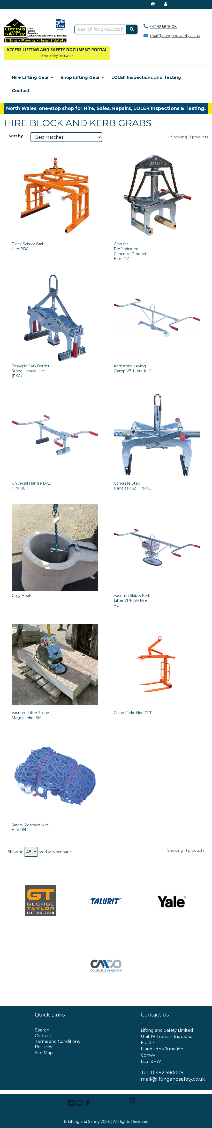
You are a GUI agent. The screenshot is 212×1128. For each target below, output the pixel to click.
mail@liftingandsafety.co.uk (175, 35)
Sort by (16, 135)
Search (42, 1030)
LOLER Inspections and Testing (146, 77)
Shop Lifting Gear (80, 77)
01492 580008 (163, 26)
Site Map (44, 1052)
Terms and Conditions (57, 1041)
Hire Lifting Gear (31, 77)
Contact (20, 90)
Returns (43, 1046)
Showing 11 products (189, 137)
